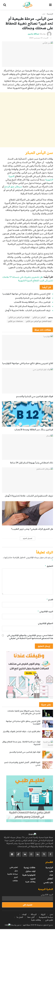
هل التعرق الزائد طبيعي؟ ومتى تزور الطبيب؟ (32, 529)
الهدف (24, 914)
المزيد (32, 878)
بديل (16, 871)
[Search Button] (4, 5)
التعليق (49, 566)
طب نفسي (48, 882)
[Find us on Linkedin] (37, 854)
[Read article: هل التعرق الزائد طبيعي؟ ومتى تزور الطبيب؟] (27, 513)
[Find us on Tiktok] (18, 854)
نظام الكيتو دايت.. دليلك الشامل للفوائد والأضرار (21, 731)
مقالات (15, 881)
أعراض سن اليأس (39, 317)
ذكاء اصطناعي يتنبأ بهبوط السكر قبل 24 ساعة (30, 306)
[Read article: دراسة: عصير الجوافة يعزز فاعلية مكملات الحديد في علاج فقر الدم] (47, 713)
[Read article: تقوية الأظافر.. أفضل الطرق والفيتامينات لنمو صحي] (47, 765)
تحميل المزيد (27, 538)
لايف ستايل (30, 871)
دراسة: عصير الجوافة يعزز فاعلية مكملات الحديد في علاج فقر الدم (23, 712)
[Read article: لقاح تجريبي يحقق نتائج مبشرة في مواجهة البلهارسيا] (27, 347)
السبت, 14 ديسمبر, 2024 (38, 38)
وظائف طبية (30, 882)
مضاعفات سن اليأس (15, 321)
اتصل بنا (20, 917)
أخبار (16, 877)
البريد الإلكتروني (45, 611)
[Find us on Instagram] (31, 854)
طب (43, 14)
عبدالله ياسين (33, 34)
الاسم (49, 599)
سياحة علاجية (12, 874)
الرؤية (43, 914)
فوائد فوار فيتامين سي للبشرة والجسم (32, 298)
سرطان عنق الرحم (13, 186)
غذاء (51, 875)
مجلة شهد (26, 925)
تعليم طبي (13, 867)
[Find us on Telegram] (12, 854)
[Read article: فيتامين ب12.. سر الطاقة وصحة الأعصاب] (27, 414)
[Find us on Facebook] (50, 854)
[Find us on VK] (24, 854)
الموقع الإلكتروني (45, 623)
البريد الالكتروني (47, 894)
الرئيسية (50, 14)
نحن (51, 914)
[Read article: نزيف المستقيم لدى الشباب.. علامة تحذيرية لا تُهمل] (27, 480)
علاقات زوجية (29, 867)
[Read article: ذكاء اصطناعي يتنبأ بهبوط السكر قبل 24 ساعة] (27, 447)
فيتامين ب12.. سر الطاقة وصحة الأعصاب (32, 302)
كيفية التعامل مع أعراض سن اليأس (38, 321)
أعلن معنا (30, 917)
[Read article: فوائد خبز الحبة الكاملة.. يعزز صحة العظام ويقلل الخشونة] (47, 744)
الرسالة (33, 914)
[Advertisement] (27, 119)
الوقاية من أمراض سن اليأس (19, 317)
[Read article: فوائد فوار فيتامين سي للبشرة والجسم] (27, 380)
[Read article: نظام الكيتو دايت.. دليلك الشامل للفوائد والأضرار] (47, 734)
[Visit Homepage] (27, 5)
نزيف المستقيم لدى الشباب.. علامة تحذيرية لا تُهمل (27, 310)
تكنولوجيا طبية (28, 875)
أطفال (50, 878)
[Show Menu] (50, 5)
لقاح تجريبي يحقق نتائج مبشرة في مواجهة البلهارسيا (26, 293)
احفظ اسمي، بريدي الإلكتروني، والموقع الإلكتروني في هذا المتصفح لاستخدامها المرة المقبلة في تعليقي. (30, 636)
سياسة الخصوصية (46, 917)
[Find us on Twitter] (44, 854)
